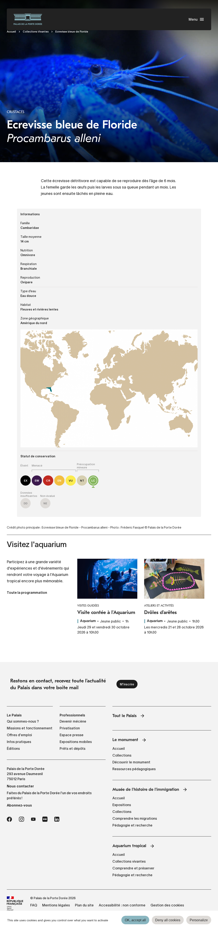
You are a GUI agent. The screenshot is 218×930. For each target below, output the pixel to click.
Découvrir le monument (131, 762)
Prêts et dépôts (72, 748)
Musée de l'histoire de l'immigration (145, 789)
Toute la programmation (27, 592)
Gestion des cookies (167, 905)
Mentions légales (56, 905)
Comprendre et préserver (133, 868)
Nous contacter (20, 786)
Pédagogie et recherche (132, 825)
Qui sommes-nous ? (23, 721)
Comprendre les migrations (134, 818)
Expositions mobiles (76, 742)
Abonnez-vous (19, 805)
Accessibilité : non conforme (122, 905)
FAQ (33, 905)
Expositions (121, 805)
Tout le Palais (124, 715)
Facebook (9, 819)
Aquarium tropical (129, 845)
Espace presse (71, 735)
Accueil (11, 31)
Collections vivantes (129, 861)
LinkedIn (56, 819)
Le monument (125, 739)
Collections (121, 755)
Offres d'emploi (19, 735)
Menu (193, 19)
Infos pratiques (19, 742)
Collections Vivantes (36, 31)
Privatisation (70, 728)
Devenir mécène (73, 721)
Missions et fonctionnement (29, 728)
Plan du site (84, 905)
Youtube (33, 819)
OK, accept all (135, 920)
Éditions (13, 748)
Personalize (199, 920)
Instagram (21, 819)
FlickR (44, 819)
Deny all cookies (167, 920)
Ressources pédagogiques (134, 769)
